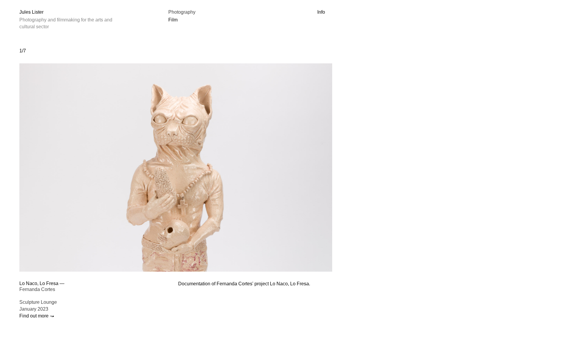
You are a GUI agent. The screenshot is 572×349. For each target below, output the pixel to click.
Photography (181, 12)
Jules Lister (31, 12)
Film (173, 19)
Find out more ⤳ (36, 315)
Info (321, 12)
